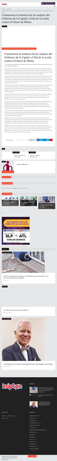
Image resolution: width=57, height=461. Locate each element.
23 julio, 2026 (7, 280)
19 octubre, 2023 (23, 48)
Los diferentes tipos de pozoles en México (16, 310)
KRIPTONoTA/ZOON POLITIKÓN (37, 430)
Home (3, 9)
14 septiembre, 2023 (8, 312)
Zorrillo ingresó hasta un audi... (46, 206)
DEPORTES (32, 420)
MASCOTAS (9, 252)
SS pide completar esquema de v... (8, 203)
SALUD (31, 439)
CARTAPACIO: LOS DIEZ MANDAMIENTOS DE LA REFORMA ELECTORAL (28, 364)
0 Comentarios (8, 48)
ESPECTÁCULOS (33, 425)
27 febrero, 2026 (8, 366)
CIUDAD (8, 9)
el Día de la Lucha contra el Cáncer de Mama (38, 148)
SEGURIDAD (33, 444)
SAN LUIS (32, 441)
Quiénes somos (5, 418)
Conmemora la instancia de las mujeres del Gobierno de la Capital (17, 148)
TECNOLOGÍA (33, 446)
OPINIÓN (8, 318)
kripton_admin (31, 48)
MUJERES (5, 286)
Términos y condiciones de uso (8, 415)
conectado (14, 188)
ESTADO (4, 318)
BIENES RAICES (33, 415)
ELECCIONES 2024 (34, 423)
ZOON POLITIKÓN (34, 449)
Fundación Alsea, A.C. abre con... (28, 203)
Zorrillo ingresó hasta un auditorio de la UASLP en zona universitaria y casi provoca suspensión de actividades (26, 277)
